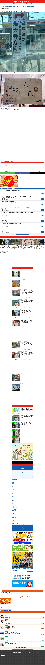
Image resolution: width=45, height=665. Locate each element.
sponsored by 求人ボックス (13, 188)
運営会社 (13, 652)
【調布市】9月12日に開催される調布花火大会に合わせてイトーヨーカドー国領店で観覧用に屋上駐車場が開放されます (27, 353)
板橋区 (13, 493)
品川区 (13, 503)
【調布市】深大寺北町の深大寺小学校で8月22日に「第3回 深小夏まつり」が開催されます (27, 301)
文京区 (13, 492)
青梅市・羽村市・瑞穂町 (15, 523)
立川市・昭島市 (14, 516)
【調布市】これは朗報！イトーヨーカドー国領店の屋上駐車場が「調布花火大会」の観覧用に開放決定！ (27, 321)
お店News (18, 3)
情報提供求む (17, 652)
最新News (6, 3)
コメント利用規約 (43, 168)
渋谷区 (13, 499)
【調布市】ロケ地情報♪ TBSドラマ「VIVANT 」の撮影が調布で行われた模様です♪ (27, 376)
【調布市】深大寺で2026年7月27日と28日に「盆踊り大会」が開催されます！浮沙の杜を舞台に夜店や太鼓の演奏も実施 (27, 272)
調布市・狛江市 (27, 1)
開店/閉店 (14, 3)
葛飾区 (13, 483)
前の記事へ (8, 171)
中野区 (13, 496)
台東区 (13, 489)
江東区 (13, 482)
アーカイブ (42, 3)
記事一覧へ (22, 171)
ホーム (9, 652)
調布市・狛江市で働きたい (5, 188)
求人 (10, 3)
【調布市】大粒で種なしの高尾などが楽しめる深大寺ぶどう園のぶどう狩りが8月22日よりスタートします (27, 311)
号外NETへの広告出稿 (23, 652)
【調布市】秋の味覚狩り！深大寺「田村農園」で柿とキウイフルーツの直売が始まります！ (27, 386)
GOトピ (2, 3)
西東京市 (13, 506)
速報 (38, 3)
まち (28, 3)
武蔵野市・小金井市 (14, 507)
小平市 (13, 513)
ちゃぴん (5, 252)
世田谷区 (13, 500)
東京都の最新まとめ (14, 479)
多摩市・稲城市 (14, 517)
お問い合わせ (29, 652)
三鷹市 (14, 509)
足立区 (13, 486)
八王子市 (13, 520)
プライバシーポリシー (35, 652)
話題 (31, 3)
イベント (35, 3)
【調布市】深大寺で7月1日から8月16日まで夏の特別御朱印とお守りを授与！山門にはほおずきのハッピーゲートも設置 (27, 343)
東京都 (8, 8)
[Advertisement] (22, 261)
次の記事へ (37, 171)
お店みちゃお (24, 3)
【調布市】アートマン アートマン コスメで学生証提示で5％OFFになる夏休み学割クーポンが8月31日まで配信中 (27, 409)
